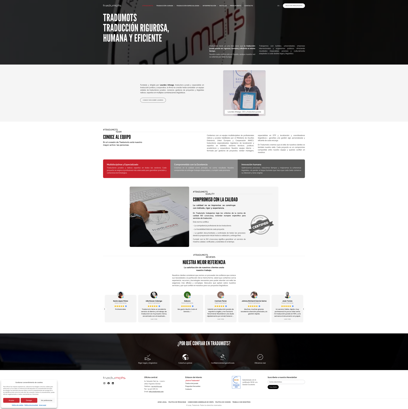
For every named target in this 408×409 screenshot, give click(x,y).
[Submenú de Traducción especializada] (200, 5)
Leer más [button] (154, 319)
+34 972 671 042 (156, 386)
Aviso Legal (42, 405)
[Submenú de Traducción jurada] (174, 5)
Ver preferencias (46, 400)
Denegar (29, 400)
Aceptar (11, 400)
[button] (303, 309)
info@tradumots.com (156, 391)
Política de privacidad (31, 405)
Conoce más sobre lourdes (153, 100)
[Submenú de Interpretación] (217, 5)
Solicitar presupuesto (293, 5)
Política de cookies (17, 405)
